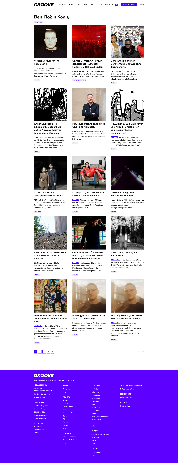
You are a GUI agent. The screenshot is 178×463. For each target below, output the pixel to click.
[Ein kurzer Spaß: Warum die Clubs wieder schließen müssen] (50, 233)
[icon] (142, 5)
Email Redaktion (40, 415)
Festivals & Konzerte (79, 80)
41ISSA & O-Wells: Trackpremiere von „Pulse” (49, 194)
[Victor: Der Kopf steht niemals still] (50, 41)
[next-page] (52, 351)
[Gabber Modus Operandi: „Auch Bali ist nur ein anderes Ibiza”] (50, 296)
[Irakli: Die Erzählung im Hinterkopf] (127, 233)
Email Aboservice (41, 418)
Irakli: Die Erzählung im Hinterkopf (124, 254)
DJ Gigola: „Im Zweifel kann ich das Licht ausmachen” (88, 194)
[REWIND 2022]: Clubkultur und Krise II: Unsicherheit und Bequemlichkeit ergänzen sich (127, 128)
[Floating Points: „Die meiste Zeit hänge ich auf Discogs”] (127, 296)
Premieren (38, 211)
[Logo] (44, 4)
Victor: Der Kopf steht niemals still (46, 62)
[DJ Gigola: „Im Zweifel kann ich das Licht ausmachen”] (89, 173)
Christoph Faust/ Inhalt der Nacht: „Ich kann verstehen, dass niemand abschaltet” (88, 255)
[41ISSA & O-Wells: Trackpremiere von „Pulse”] (50, 173)
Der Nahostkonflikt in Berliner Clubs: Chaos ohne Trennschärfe (126, 64)
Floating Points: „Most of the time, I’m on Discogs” (88, 317)
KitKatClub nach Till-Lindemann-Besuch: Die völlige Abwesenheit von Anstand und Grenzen (47, 128)
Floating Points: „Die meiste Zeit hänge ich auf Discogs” (126, 317)
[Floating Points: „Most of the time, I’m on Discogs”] (89, 296)
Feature (37, 80)
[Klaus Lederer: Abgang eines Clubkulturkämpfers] (89, 104)
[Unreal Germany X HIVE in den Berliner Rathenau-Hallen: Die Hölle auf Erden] (89, 41)
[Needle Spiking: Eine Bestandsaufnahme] (127, 173)
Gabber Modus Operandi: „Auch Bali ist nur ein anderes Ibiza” (50, 318)
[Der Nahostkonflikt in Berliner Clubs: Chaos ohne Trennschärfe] (127, 41)
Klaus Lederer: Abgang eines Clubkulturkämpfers (88, 125)
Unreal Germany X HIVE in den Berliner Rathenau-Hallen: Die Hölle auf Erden (87, 64)
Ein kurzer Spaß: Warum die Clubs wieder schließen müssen (50, 255)
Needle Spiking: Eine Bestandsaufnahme (122, 194)
